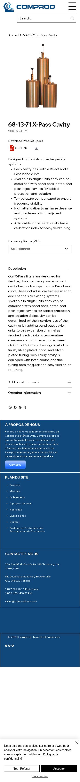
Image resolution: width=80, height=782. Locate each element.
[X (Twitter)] (6, 646)
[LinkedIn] (9, 646)
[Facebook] (15, 407)
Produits (15, 485)
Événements (17, 497)
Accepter (59, 768)
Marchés (15, 491)
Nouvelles (16, 509)
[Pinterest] (20, 407)
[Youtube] (12, 646)
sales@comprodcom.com (21, 601)
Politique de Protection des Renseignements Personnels (27, 529)
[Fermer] (74, 745)
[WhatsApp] (10, 407)
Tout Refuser (22, 768)
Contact (14, 521)
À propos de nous (21, 503)
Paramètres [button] (40, 776)
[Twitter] (25, 407)
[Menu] (72, 6)
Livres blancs (18, 515)
